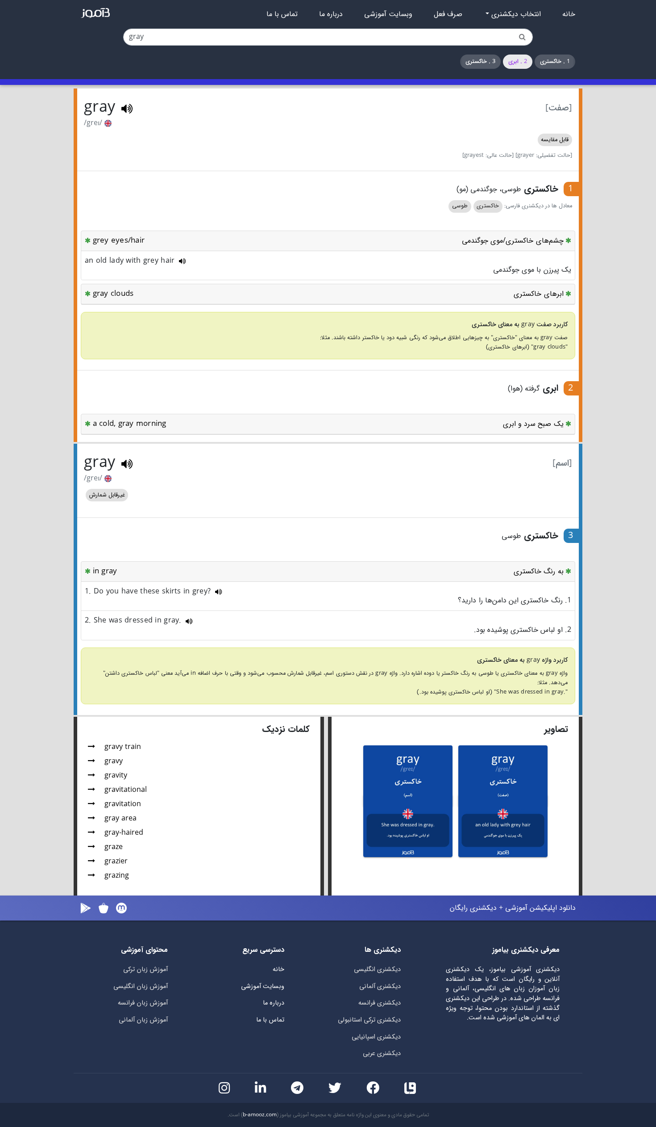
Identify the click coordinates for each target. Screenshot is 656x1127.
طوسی (460, 206)
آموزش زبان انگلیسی (140, 986)
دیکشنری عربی (382, 1053)
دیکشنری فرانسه (379, 1003)
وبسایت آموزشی (388, 14)
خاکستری (488, 206)
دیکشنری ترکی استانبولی (369, 1020)
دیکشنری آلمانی (380, 986)
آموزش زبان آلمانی (143, 1020)
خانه (568, 14)
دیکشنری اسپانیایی (376, 1037)
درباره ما (331, 14)
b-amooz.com (260, 1115)
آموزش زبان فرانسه (143, 1003)
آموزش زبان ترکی (145, 969)
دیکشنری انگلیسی (377, 969)
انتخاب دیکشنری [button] (515, 14)
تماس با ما (282, 14)
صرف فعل (448, 14)
